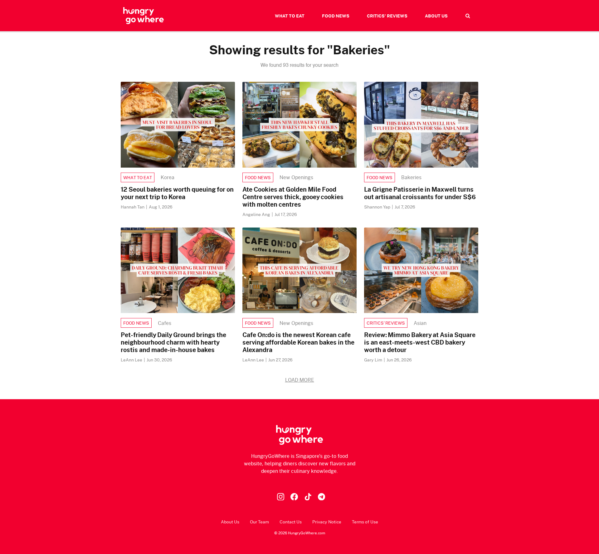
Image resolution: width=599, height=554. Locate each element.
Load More (299, 379)
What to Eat (137, 177)
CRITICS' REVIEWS (387, 15)
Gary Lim (373, 359)
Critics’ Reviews (386, 323)
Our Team (259, 521)
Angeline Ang (256, 214)
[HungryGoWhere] (143, 16)
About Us (230, 521)
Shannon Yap (377, 206)
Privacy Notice (326, 521)
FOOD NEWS (335, 15)
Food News (258, 177)
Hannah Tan (133, 206)
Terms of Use (365, 521)
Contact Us (291, 521)
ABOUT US (436, 15)
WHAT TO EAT (289, 15)
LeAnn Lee (132, 359)
